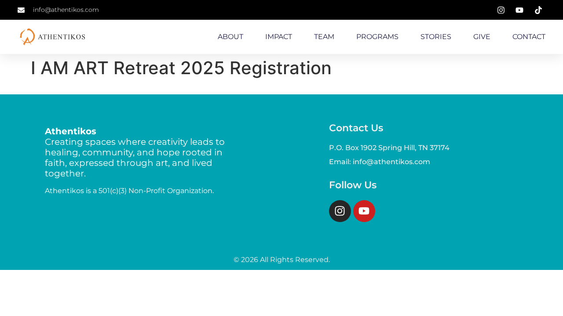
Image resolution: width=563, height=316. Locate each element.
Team (324, 36)
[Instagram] (340, 211)
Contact (528, 36)
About (230, 36)
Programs (377, 36)
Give (481, 36)
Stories (435, 36)
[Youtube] (364, 211)
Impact (278, 36)
